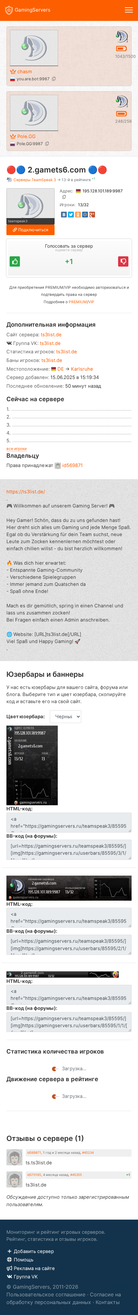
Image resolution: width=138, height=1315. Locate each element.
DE (60, 369)
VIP (91, 302)
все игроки (16, 448)
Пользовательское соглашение (45, 1294)
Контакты (108, 1302)
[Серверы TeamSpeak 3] (121, 36)
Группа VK (26, 1277)
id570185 (34, 1175)
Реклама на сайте (34, 1268)
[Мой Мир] (85, 214)
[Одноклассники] (78, 214)
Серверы (34, 180)
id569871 (72, 465)
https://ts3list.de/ (25, 492)
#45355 (76, 1175)
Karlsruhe (82, 369)
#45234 (88, 1152)
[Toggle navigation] (129, 10)
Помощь (23, 1260)
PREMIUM (78, 302)
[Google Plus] (92, 214)
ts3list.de (51, 335)
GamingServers (32, 10)
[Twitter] (71, 214)
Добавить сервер (34, 1251)
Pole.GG (26, 136)
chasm (24, 72)
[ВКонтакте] (64, 214)
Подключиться (33, 229)
